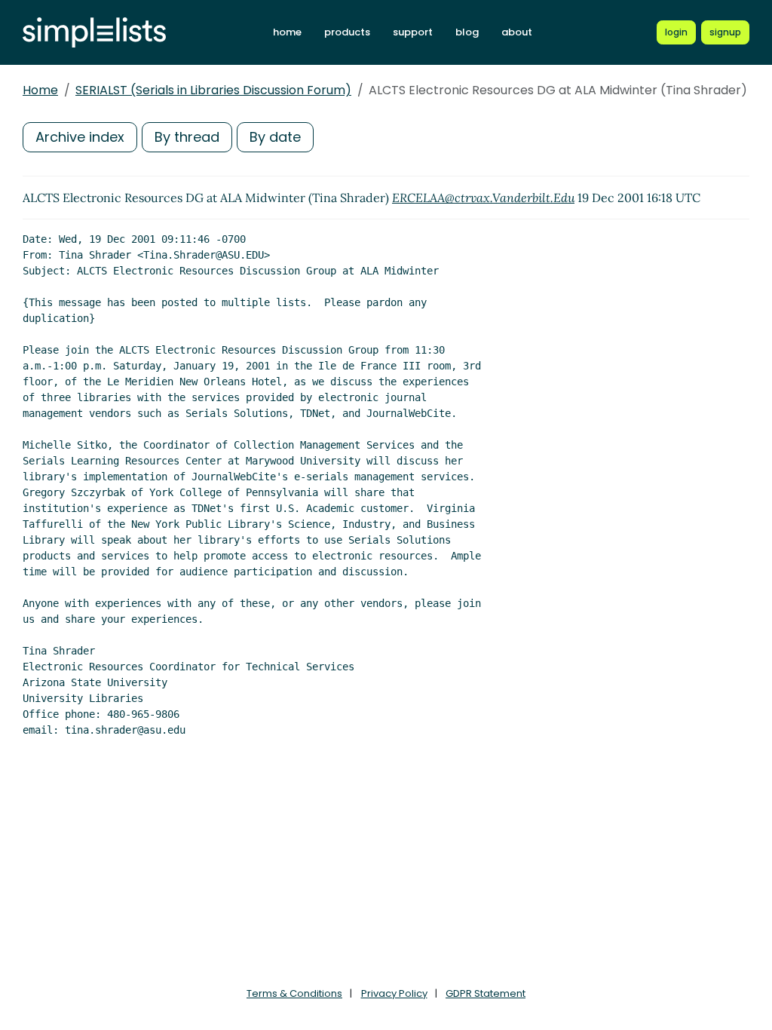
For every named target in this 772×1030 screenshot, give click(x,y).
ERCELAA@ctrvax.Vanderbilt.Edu (483, 197)
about (516, 32)
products (347, 32)
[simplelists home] (94, 32)
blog (467, 32)
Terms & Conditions (294, 993)
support (413, 32)
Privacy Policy (394, 993)
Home (40, 90)
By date (275, 136)
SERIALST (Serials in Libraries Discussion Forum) (213, 90)
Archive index (79, 136)
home (287, 32)
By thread (187, 136)
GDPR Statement (485, 993)
